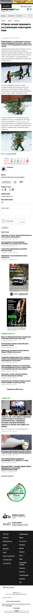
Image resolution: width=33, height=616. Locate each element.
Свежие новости (7, 333)
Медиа (21, 537)
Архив (21, 559)
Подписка (22, 578)
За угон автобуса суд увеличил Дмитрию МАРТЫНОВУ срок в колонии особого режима (14, 242)
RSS (20, 582)
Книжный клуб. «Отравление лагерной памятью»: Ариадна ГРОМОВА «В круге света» (15, 351)
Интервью (22, 544)
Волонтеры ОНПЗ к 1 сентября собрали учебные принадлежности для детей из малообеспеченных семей (16, 467)
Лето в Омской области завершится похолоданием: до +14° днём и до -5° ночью (14, 459)
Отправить (4, 227)
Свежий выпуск (23, 534)
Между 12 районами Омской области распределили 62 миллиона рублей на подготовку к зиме (16, 337)
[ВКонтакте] (20, 182)
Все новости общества (7, 476)
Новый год (11, 177)
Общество (6, 398)
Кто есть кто (22, 541)
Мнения (21, 548)
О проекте (22, 568)
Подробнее (9, 605)
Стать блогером (23, 575)
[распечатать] (14, 183)
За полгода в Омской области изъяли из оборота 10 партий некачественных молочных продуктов (16, 452)
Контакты (22, 571)
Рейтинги (22, 552)
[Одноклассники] (22, 182)
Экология (4, 177)
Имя (2, 202)
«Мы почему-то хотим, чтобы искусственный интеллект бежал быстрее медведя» (14, 374)
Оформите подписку (18, 515)
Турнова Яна (10, 167)
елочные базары (20, 177)
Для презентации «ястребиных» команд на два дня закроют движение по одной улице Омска (16, 381)
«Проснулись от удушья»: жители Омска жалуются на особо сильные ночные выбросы (16, 236)
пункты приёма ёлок (20, 121)
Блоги (21, 555)
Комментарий (5, 208)
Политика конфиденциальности (13, 601)
